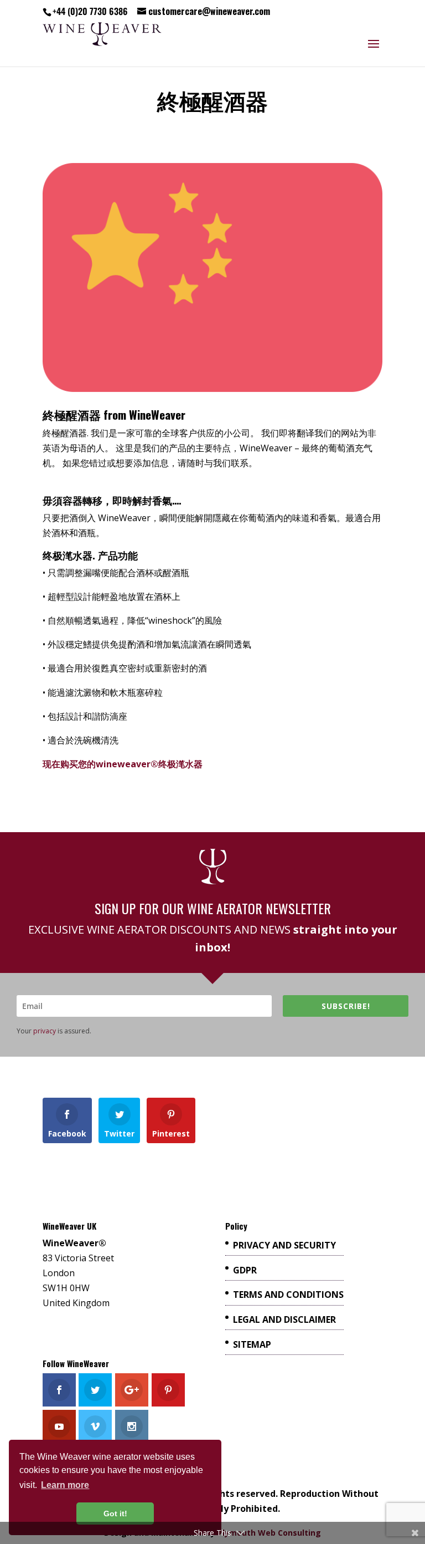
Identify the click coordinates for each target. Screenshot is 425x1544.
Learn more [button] (65, 1485)
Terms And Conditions (288, 1294)
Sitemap (252, 1344)
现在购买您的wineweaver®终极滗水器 (123, 764)
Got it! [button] (115, 1513)
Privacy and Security (284, 1245)
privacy (44, 1031)
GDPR (245, 1270)
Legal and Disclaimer (284, 1319)
